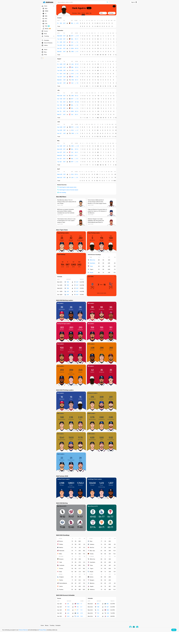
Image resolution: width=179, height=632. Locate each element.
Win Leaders (60, 393)
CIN (68, 603)
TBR (68, 282)
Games (83, 13)
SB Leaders (91, 366)
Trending (52, 625)
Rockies (61, 589)
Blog (45, 52)
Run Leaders (60, 344)
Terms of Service (23, 630)
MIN (72, 67)
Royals (91, 272)
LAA (72, 64)
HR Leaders (60, 303)
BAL (72, 23)
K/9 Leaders (60, 433)
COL (98, 610)
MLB (46, 8)
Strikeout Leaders (92, 393)
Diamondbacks (63, 583)
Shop (45, 54)
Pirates (61, 568)
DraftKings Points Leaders (95, 479)
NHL (46, 18)
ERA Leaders (60, 413)
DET (77, 282)
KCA (72, 73)
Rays (91, 541)
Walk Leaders (60, 454)
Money (46, 28)
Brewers (61, 559)
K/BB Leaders (91, 433)
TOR (68, 607)
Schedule (59, 276)
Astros (91, 577)
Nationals (61, 550)
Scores (46, 31)
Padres (61, 580)
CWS (72, 51)
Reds (60, 571)
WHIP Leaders (91, 413)
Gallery (46, 45)
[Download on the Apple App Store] (130, 627)
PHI (78, 607)
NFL (46, 21)
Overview (74, 13)
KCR (78, 616)
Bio (90, 13)
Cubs (60, 562)
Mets (60, 553)
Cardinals (61, 565)
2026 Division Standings (94, 254)
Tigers (89, 8)
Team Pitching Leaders (94, 233)
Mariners (92, 583)
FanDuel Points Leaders (63, 479)
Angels (91, 586)
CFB (46, 23)
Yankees (92, 544)
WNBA (46, 11)
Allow (173, 630)
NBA (46, 16)
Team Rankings (61, 254)
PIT (77, 610)
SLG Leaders (60, 366)
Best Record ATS (61, 506)
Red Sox (92, 547)
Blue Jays (92, 550)
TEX (98, 613)
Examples (46, 40)
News (45, 33)
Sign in (133, 2)
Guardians (92, 263)
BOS (98, 603)
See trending (62, 192)
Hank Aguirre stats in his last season (68, 190)
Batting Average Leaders (63, 323)
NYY (72, 36)
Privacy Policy (42, 630)
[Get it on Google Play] (134, 627)
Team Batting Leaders (63, 233)
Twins (91, 266)
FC (45, 13)
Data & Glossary (48, 43)
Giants (61, 586)
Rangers (92, 580)
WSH (72, 48)
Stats (79, 13)
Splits (87, 13)
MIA (78, 613)
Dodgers (61, 577)
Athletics (92, 589)
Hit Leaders (91, 323)
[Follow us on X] (137, 627)
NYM (68, 610)
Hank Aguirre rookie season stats (67, 187)
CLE (72, 42)
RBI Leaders (91, 303)
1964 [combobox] (101, 13)
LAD (68, 291)
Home (42, 625)
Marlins (61, 547)
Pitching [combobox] (111, 13)
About (45, 49)
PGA (46, 26)
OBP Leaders (91, 344)
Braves (61, 541)
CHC (68, 616)
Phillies (61, 544)
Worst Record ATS (93, 506)
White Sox (92, 260)
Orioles (91, 553)
